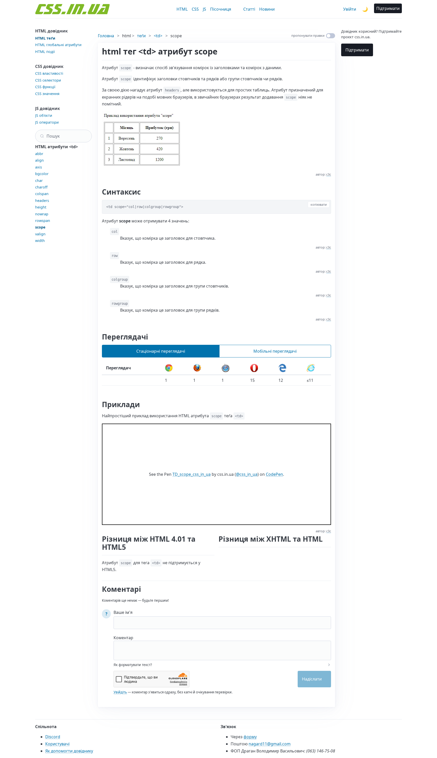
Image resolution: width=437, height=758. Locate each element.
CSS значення (47, 93)
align (39, 160)
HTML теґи (45, 38)
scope (40, 227)
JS (204, 9)
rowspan (42, 220)
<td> (158, 36)
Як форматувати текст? (133, 665)
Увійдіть (120, 692)
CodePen (274, 474)
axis (38, 167)
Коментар (123, 637)
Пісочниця (220, 9)
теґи (141, 36)
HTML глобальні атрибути (58, 44)
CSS (195, 9)
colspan (42, 193)
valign (40, 234)
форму (250, 737)
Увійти (349, 9)
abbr (39, 153)
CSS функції (45, 86)
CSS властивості (49, 73)
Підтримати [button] (388, 8)
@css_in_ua (246, 474)
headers (42, 200)
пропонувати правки (307, 35)
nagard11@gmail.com (270, 744)
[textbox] (222, 647)
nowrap (41, 214)
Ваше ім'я (123, 612)
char (39, 180)
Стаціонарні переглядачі (160, 351)
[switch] (330, 35)
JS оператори (47, 122)
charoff (41, 187)
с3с (328, 174)
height (40, 207)
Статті (249, 9)
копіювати (319, 204)
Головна (106, 36)
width (40, 240)
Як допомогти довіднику (69, 751)
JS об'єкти (43, 115)
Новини (267, 9)
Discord (52, 737)
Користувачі (57, 744)
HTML (182, 9)
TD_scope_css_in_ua (191, 474)
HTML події (45, 51)
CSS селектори (48, 80)
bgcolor (42, 173)
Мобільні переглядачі (275, 351)
